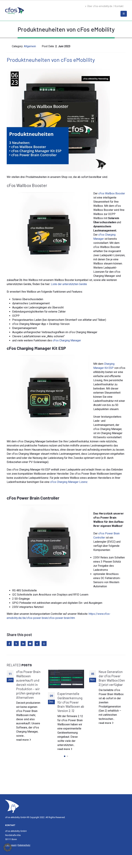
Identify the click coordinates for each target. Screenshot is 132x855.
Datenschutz (24, 845)
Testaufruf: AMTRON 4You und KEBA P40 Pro (112, 698)
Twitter (16, 643)
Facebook (9, 643)
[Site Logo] (12, 806)
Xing (37, 643)
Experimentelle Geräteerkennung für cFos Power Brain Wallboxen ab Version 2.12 (29, 702)
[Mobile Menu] (123, 14)
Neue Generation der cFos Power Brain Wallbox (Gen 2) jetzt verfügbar (70, 678)
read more (22, 749)
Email (30, 643)
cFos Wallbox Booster (111, 193)
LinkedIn (23, 643)
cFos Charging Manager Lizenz (68, 482)
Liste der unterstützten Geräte (69, 284)
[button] (64, 756)
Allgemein (30, 46)
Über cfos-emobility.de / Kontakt (105, 6)
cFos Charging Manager (67, 340)
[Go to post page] (25, 679)
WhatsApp (44, 643)
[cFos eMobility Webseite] (14, 10)
